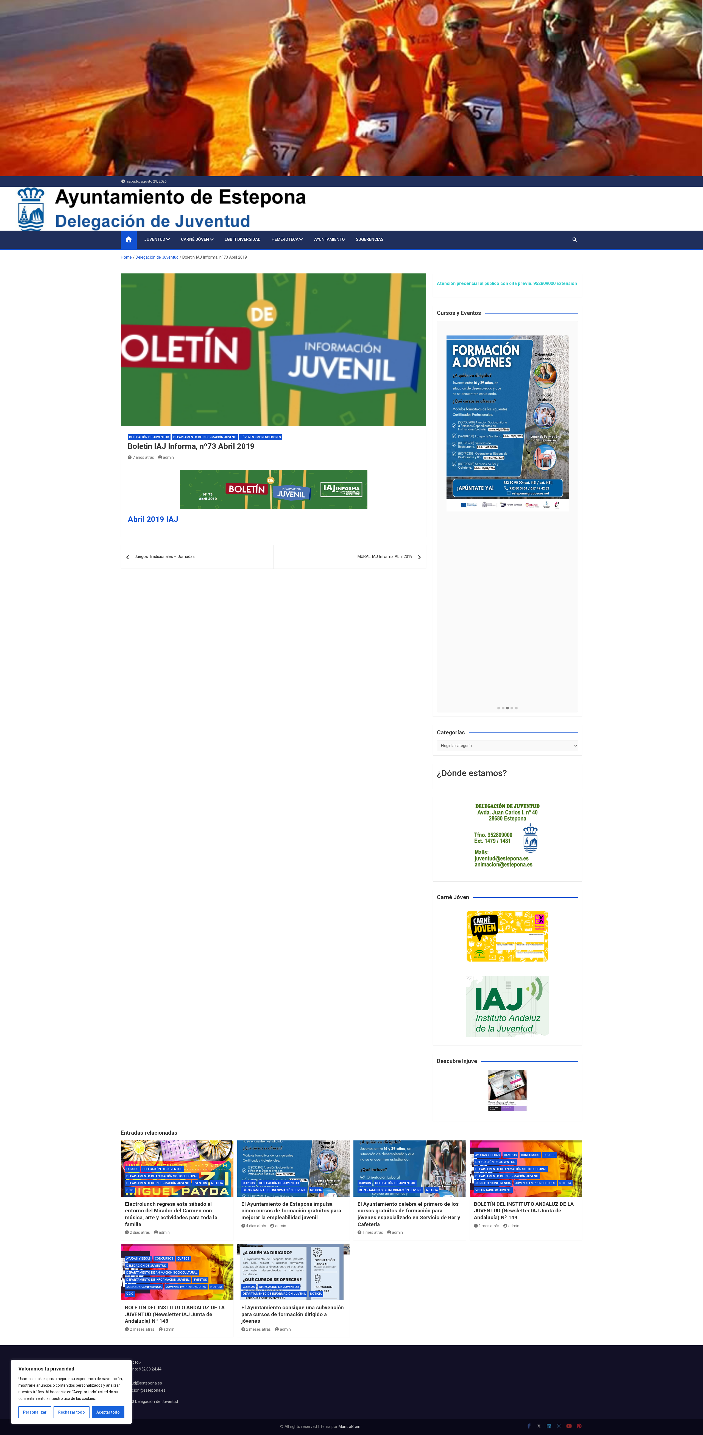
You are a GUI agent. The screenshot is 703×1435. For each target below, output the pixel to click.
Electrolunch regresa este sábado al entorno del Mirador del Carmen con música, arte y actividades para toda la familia (171, 1214)
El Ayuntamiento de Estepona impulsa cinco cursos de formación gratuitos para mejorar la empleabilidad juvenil (291, 1211)
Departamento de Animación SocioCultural (161, 1176)
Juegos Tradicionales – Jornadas (165, 556)
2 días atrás (140, 1232)
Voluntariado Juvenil (493, 1190)
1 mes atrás (372, 1232)
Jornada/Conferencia (493, 1183)
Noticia (217, 1183)
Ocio (129, 1190)
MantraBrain (349, 1426)
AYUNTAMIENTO (329, 239)
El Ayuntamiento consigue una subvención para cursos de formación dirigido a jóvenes (292, 1314)
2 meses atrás (142, 1329)
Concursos (530, 1155)
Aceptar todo (108, 1412)
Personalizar (35, 1412)
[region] (71, 1392)
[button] (498, 708)
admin (168, 457)
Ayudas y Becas (487, 1155)
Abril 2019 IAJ (153, 519)
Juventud (154, 239)
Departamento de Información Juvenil (204, 437)
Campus (510, 1155)
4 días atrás (256, 1226)
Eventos (200, 1183)
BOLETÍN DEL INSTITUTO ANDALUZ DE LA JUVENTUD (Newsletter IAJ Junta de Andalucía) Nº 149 (524, 1211)
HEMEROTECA (285, 239)
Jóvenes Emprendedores (261, 437)
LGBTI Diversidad (243, 239)
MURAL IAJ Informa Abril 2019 (385, 556)
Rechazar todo (71, 1412)
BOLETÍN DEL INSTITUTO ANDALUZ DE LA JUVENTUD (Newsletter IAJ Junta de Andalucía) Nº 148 (175, 1314)
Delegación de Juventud (149, 437)
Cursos (132, 1169)
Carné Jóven (195, 239)
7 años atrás (143, 457)
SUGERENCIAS (369, 239)
